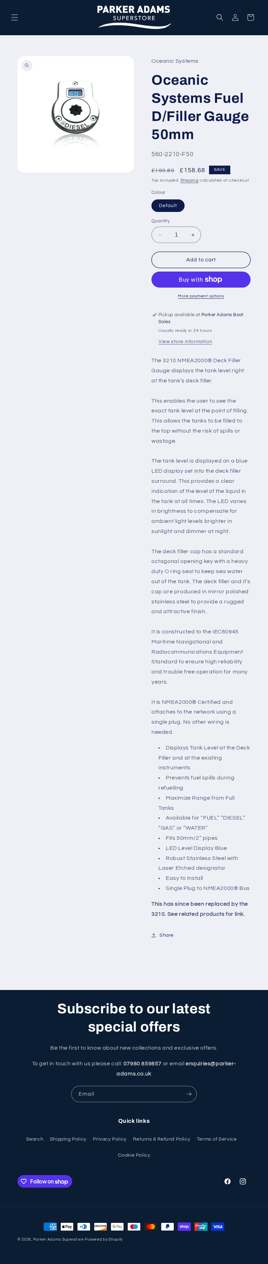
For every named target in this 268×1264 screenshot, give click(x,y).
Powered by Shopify (104, 1239)
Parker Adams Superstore (58, 1239)
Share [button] (166, 935)
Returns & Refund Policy (161, 1139)
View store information (185, 341)
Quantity (160, 221)
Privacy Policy (109, 1139)
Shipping (189, 180)
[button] (14, 17)
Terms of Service (217, 1139)
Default (168, 205)
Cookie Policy (134, 1155)
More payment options (201, 296)
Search (35, 1139)
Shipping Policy (68, 1139)
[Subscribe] (188, 1094)
